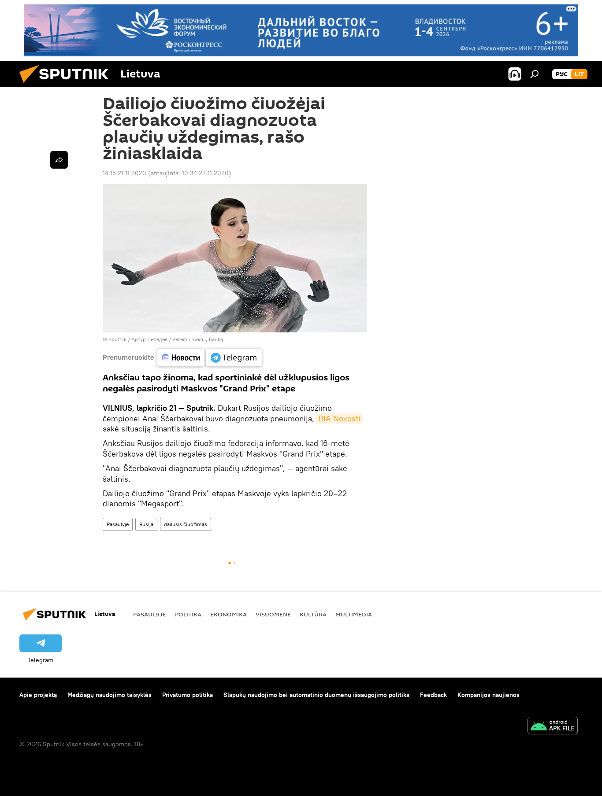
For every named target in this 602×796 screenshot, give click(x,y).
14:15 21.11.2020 (124, 173)
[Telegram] (234, 357)
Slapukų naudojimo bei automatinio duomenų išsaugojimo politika (316, 695)
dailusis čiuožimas (185, 524)
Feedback (433, 695)
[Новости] (180, 357)
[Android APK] (553, 727)
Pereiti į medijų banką (197, 339)
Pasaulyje (118, 524)
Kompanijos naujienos (488, 695)
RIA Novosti (339, 418)
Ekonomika (228, 614)
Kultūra (313, 614)
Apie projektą (38, 695)
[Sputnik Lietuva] (67, 85)
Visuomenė (273, 614)
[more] (59, 160)
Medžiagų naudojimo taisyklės (109, 695)
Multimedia (353, 614)
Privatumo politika (187, 695)
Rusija (146, 524)
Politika (188, 614)
